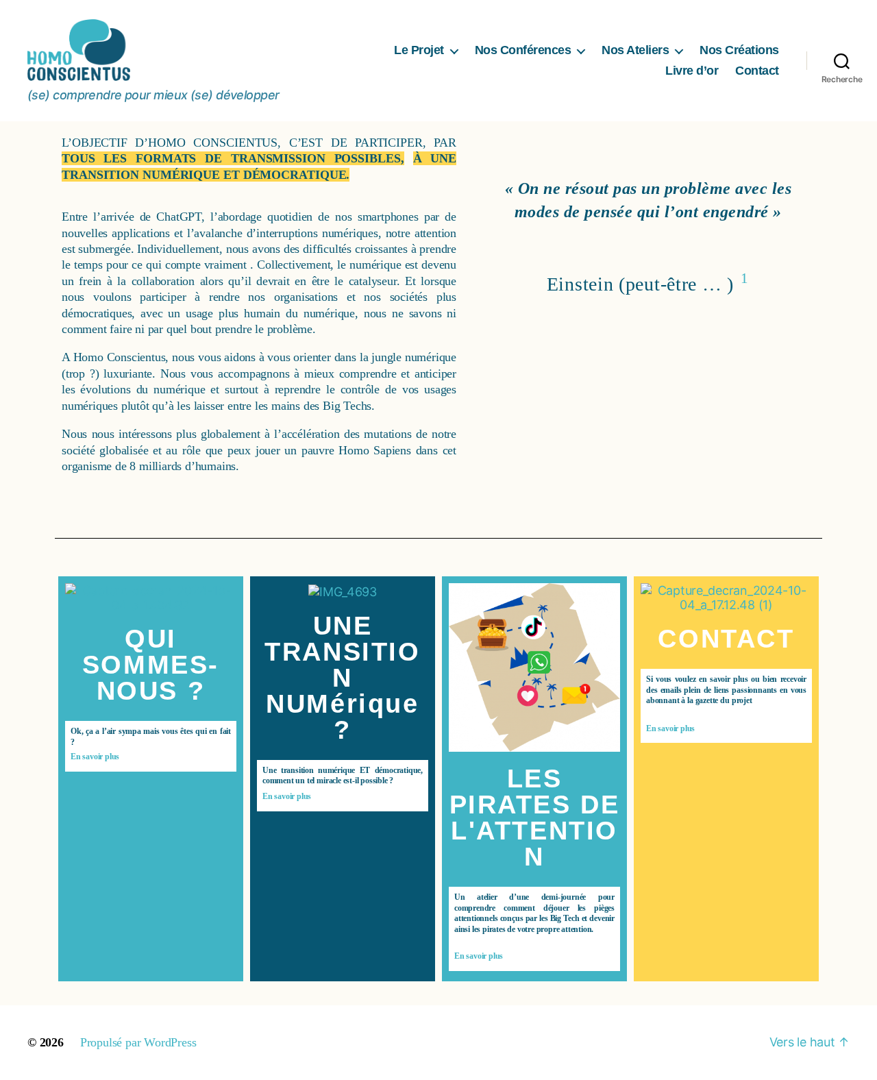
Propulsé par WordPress (138, 1042)
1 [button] (745, 278)
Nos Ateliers (635, 50)
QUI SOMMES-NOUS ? (150, 664)
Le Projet (419, 50)
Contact (757, 70)
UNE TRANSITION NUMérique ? (342, 677)
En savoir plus (95, 756)
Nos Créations (739, 50)
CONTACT (726, 638)
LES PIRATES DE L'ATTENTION (534, 817)
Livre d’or (691, 70)
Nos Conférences (523, 50)
